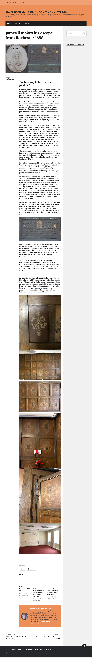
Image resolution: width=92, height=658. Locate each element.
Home (9, 2)
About (15, 2)
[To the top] (84, 646)
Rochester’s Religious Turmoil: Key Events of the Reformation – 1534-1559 (38, 592)
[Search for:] (76, 33)
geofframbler (10, 79)
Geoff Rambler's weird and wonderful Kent (37, 11)
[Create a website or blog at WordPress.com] (6, 653)
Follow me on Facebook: (75, 44)
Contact (22, 2)
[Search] (85, 2)
